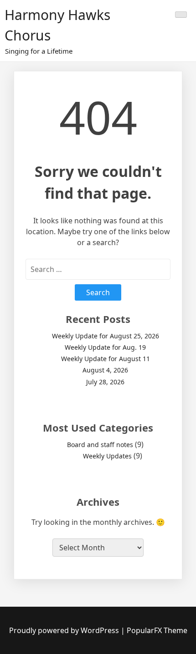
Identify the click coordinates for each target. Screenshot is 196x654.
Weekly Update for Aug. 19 (105, 347)
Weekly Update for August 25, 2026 (105, 336)
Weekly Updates (107, 456)
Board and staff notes (100, 444)
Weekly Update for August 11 (105, 358)
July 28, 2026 (105, 381)
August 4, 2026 (105, 370)
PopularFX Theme (157, 630)
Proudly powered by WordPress (65, 630)
